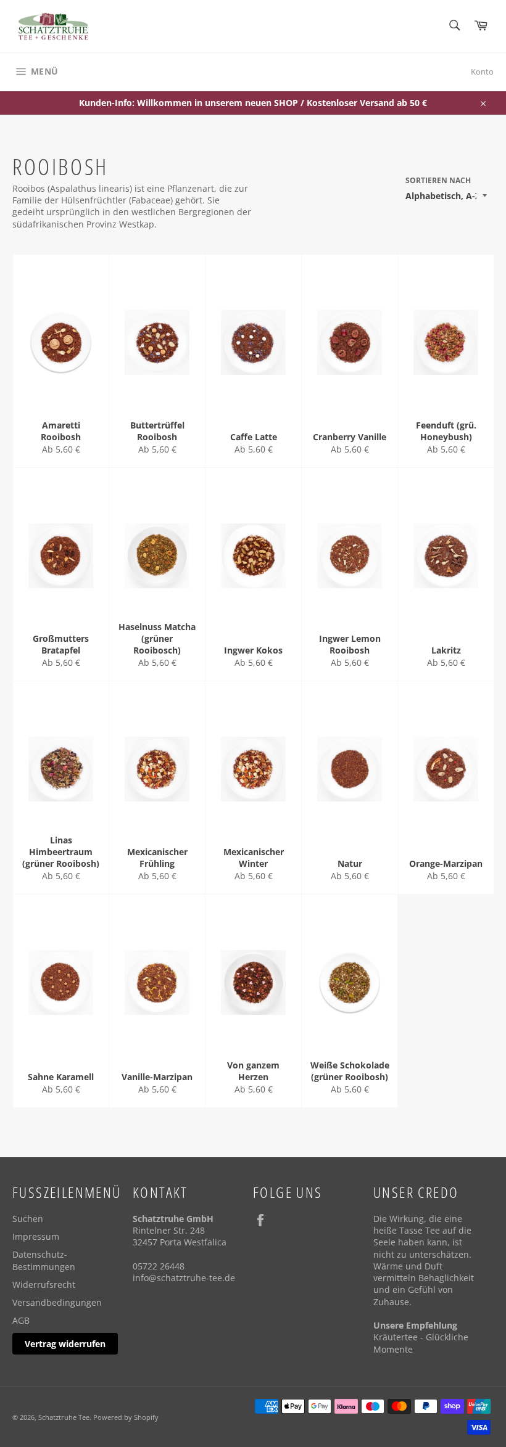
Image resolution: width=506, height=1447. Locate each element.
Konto (482, 71)
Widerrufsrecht (43, 1284)
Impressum (35, 1236)
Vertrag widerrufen (65, 1344)
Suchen (27, 1218)
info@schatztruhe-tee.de (184, 1278)
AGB (21, 1320)
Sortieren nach (438, 181)
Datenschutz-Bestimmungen (43, 1260)
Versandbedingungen (57, 1302)
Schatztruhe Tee (63, 1417)
